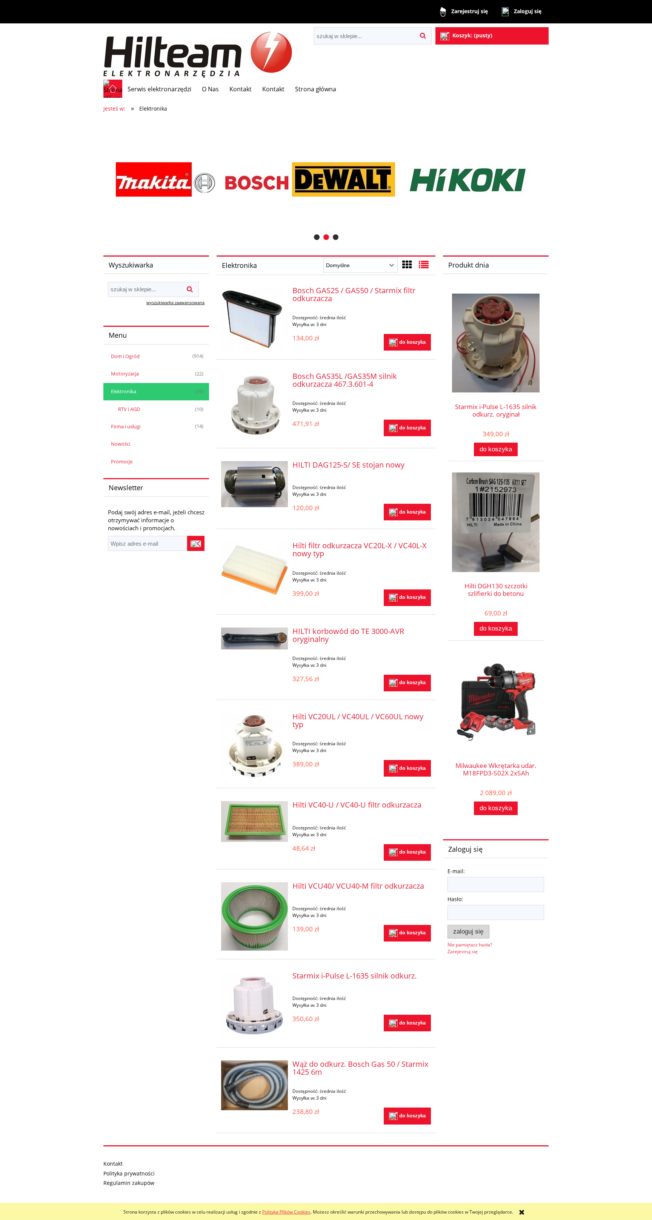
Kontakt (113, 1163)
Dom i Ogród (125, 356)
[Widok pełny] (424, 264)
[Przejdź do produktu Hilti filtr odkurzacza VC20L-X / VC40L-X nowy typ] (254, 570)
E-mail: (456, 871)
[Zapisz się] (196, 543)
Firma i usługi (125, 426)
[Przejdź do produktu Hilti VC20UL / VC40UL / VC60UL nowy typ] (254, 746)
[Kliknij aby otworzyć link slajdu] (326, 179)
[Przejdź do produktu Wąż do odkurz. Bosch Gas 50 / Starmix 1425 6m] (254, 1085)
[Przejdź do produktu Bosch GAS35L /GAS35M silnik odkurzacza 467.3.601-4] (254, 406)
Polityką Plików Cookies (286, 1212)
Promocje (121, 461)
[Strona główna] (197, 51)
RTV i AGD (129, 409)
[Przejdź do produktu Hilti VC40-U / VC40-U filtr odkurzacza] (254, 821)
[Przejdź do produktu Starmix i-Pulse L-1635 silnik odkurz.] (254, 1005)
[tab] (317, 237)
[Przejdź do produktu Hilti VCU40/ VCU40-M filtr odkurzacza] (254, 916)
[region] (326, 179)
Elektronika (123, 391)
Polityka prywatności (129, 1173)
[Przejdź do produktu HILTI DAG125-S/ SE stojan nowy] (254, 484)
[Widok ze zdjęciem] (407, 264)
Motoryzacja (125, 373)
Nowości (120, 443)
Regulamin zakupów (128, 1182)
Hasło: (455, 899)
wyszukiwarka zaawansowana (175, 302)
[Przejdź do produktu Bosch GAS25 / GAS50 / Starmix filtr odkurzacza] (254, 319)
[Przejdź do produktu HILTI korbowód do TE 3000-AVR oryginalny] (254, 638)
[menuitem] (159, 89)
